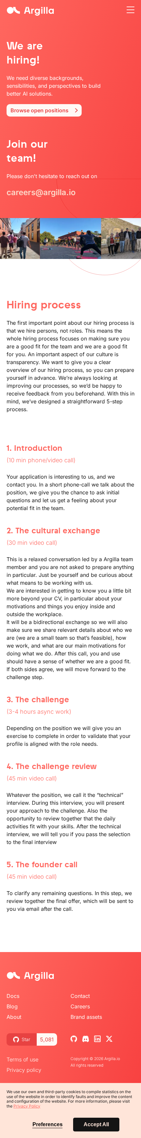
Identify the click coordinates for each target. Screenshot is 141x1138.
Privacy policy (24, 1070)
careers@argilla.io (41, 192)
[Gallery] (70, 238)
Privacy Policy (26, 1106)
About (14, 1017)
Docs (13, 996)
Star (26, 1039)
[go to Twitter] (109, 1040)
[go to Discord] (85, 1040)
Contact (80, 996)
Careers (80, 1006)
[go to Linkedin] (97, 1040)
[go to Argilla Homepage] (30, 977)
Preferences (47, 1124)
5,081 (47, 1039)
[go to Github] (73, 1040)
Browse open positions (39, 110)
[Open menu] (130, 10)
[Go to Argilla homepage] (30, 11)
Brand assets (86, 1017)
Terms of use (22, 1059)
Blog (12, 1006)
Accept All (96, 1124)
